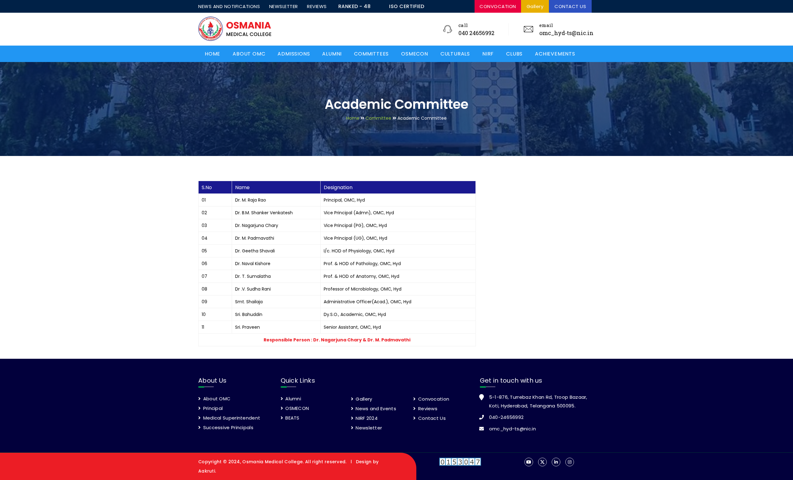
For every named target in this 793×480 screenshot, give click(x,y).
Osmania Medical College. (273, 462)
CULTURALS (455, 53)
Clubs (514, 53)
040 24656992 (476, 33)
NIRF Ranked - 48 (438, 6)
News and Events (375, 408)
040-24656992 (506, 417)
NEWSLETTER (283, 6)
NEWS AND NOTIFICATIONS (229, 6)
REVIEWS (317, 6)
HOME (212, 53)
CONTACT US (570, 6)
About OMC (216, 398)
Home (352, 118)
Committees (371, 53)
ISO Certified (378, 6)
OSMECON (414, 53)
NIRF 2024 (366, 418)
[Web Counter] (460, 464)
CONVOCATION (498, 6)
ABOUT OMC (249, 53)
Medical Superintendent (231, 418)
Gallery (535, 6)
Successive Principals (227, 427)
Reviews (427, 408)
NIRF (488, 53)
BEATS (292, 418)
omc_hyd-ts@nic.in (566, 33)
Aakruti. (207, 471)
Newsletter (368, 427)
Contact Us (431, 418)
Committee (378, 118)
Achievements (555, 53)
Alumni (332, 53)
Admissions (294, 53)
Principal (212, 408)
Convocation (433, 399)
